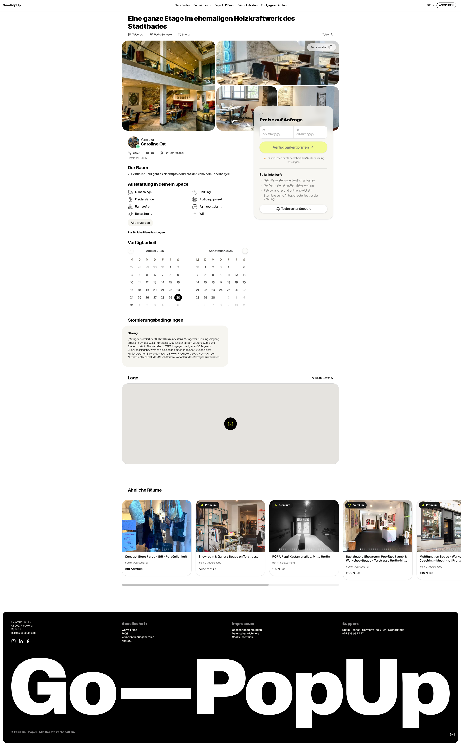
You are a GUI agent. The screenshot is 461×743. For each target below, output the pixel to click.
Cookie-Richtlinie (243, 637)
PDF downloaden (174, 152)
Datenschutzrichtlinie (245, 633)
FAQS (125, 633)
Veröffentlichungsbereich (138, 637)
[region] (230, 539)
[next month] (245, 251)
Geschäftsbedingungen (247, 629)
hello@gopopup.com (23, 632)
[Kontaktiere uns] (452, 734)
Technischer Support (296, 208)
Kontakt (126, 640)
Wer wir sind (129, 629)
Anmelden (446, 5)
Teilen (326, 34)
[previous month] (131, 251)
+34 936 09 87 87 (353, 633)
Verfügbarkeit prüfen (291, 147)
